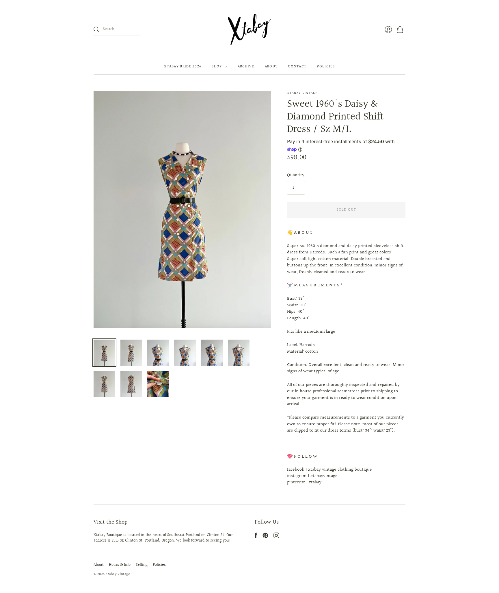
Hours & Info (120, 565)
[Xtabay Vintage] (249, 29)
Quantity (295, 175)
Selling (142, 565)
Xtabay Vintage (302, 93)
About (271, 67)
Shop (217, 67)
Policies (326, 67)
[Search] (96, 29)
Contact (297, 67)
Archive (246, 67)
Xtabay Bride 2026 (182, 67)
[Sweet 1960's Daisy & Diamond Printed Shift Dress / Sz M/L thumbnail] (104, 353)
